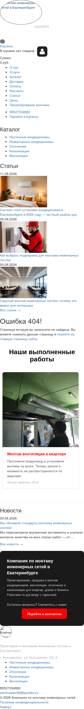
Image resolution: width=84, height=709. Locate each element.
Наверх (5, 706)
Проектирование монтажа (29, 104)
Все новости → (11, 544)
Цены (14, 100)
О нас (14, 67)
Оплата (15, 86)
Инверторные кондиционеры (31, 141)
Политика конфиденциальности (24, 702)
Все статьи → (10, 310)
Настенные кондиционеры (29, 136)
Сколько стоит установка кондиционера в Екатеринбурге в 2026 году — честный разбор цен (38, 212)
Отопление (17, 146)
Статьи (15, 95)
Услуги (15, 72)
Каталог (15, 76)
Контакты (17, 90)
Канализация (19, 150)
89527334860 (42, 34)
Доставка (16, 81)
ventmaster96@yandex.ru (19, 692)
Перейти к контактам (44, 613)
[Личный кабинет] (42, 51)
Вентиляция (18, 155)
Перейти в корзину (24, 116)
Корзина (6, 46)
